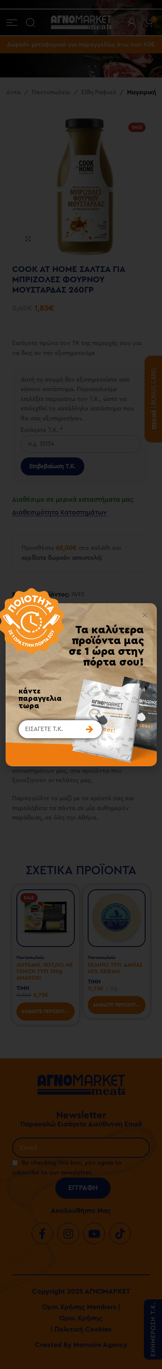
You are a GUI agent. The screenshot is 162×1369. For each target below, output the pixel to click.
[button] (145, 615)
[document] (81, 684)
